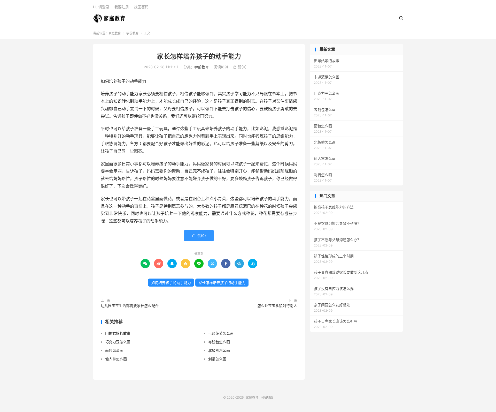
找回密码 (141, 7)
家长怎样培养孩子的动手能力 (199, 56)
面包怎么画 (114, 350)
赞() (239, 67)
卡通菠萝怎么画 (221, 333)
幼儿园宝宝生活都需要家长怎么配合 (130, 305)
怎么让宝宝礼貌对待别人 (277, 305)
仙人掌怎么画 (116, 359)
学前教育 (132, 33)
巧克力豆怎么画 (117, 342)
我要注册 (121, 7)
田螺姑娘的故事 (117, 333)
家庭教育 (109, 18)
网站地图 (267, 397)
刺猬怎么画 (217, 359)
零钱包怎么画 (219, 342)
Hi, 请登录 (101, 7)
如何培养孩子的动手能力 (171, 282)
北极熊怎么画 (219, 350)
